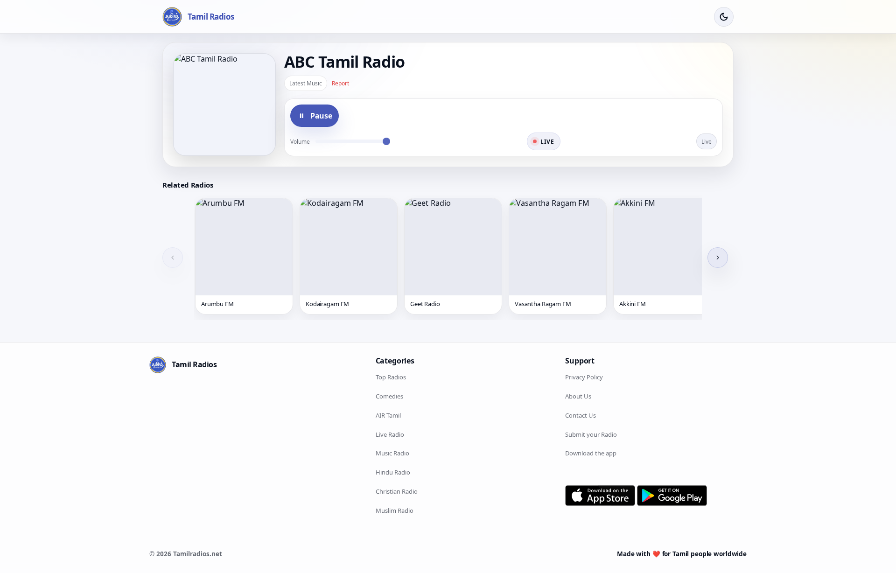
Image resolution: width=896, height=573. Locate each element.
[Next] (717, 257)
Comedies (389, 396)
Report (340, 83)
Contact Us (580, 415)
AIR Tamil (388, 415)
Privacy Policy (584, 377)
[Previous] (172, 257)
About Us (578, 396)
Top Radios (391, 377)
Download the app (590, 453)
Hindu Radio (393, 472)
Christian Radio (397, 491)
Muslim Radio (394, 510)
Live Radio (390, 434)
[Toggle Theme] (724, 17)
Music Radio (392, 453)
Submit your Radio (591, 434)
